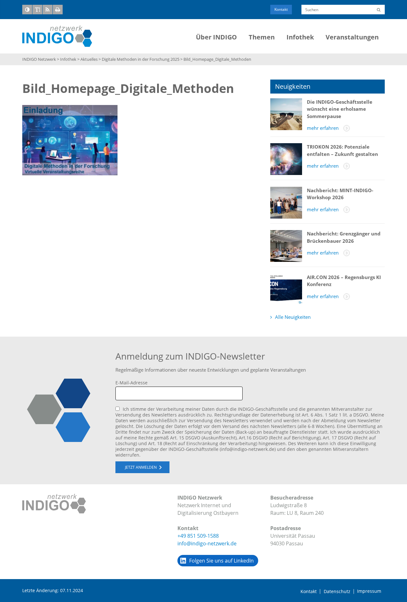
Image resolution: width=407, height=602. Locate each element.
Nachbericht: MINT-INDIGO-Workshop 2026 (340, 194)
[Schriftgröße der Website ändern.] (37, 9)
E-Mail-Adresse (131, 383)
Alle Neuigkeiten (293, 317)
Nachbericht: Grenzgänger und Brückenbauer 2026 (344, 237)
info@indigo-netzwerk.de (207, 543)
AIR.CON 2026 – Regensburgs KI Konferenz (344, 281)
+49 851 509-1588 (198, 535)
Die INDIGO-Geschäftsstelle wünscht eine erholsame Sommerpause (339, 109)
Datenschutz (337, 591)
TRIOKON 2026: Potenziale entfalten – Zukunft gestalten (342, 150)
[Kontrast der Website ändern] (27, 9)
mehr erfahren (323, 128)
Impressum (369, 591)
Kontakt (281, 9)
